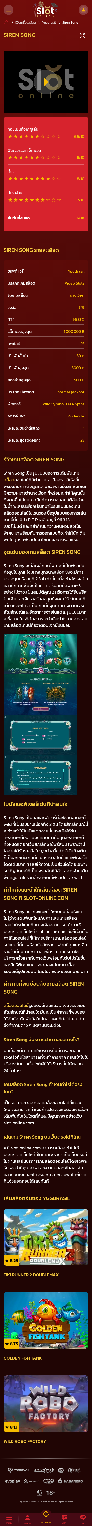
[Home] (46, 10)
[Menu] (8, 10)
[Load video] (46, 82)
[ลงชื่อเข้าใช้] (83, 10)
